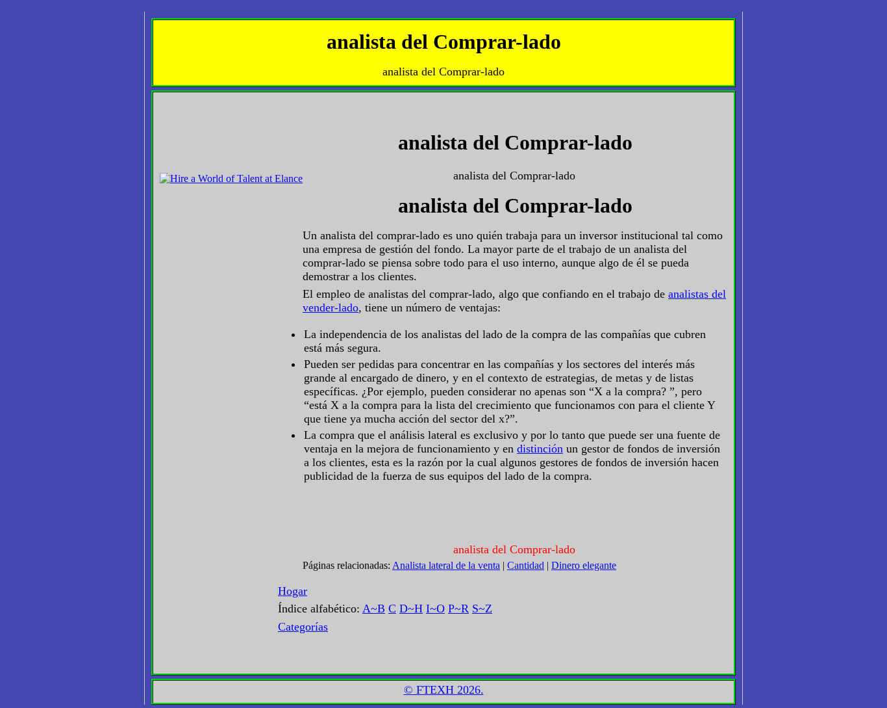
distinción (540, 448)
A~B (373, 608)
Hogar (292, 590)
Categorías (303, 626)
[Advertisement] (199, 128)
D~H (411, 608)
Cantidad (525, 565)
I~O (435, 608)
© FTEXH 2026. (444, 689)
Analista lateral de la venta (446, 565)
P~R (458, 608)
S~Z (482, 608)
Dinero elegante (583, 565)
